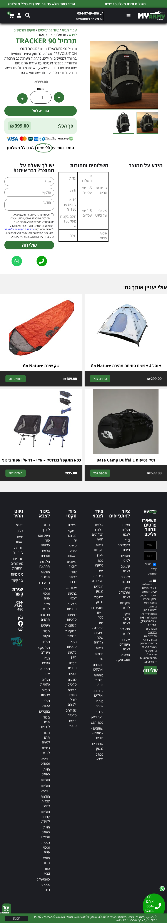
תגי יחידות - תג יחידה (97, 576)
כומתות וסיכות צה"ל (98, 680)
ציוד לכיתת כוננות (72, 577)
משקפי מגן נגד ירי (72, 535)
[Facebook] (20, 623)
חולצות (45, 780)
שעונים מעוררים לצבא (124, 644)
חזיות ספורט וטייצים (45, 832)
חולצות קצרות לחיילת (45, 816)
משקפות (71, 625)
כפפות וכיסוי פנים (45, 847)
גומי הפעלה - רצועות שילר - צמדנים (97, 632)
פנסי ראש (97, 722)
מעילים (45, 625)
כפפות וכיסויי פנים (45, 593)
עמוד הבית (69, 30)
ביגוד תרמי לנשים (46, 737)
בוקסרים (44, 711)
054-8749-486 (18, 606)
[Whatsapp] (20, 618)
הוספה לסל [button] (100, 379)
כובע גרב (44, 583)
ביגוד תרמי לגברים (45, 722)
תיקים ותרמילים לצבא (124, 592)
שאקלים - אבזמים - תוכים (97, 733)
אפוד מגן (71, 587)
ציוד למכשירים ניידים (124, 545)
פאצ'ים (72, 525)
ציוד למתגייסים (48, 30)
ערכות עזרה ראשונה (72, 551)
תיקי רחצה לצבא (126, 618)
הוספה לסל (40, 110)
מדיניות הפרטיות (127, 920)
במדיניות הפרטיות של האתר (19, 229)
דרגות (99, 648)
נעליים (46, 642)
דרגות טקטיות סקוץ (98, 550)
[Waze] (20, 629)
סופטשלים (43, 879)
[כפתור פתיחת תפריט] (129, 15)
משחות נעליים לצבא (125, 530)
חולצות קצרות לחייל (45, 801)
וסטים (73, 673)
